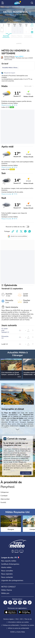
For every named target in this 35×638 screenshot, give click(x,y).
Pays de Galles (15, 7)
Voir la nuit (28, 86)
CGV (21, 619)
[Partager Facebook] (17, 231)
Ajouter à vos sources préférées (19, 236)
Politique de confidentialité (11, 625)
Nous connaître (7, 571)
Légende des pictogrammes (12, 580)
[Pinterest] (25, 602)
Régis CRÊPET (19, 56)
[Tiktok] (30, 602)
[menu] (3, 2)
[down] (17, 429)
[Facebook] (5, 602)
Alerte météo (6, 567)
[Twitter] (10, 602)
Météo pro (5, 593)
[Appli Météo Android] (24, 612)
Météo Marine (6, 590)
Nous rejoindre (7, 574)
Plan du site (28, 619)
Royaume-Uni (8, 7)
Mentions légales (8, 619)
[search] (32, 2)
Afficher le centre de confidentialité (18, 628)
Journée (6, 36)
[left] (2, 28)
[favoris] (30, 12)
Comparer (28, 36)
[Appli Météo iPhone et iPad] (10, 612)
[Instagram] (20, 602)
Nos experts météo (8, 561)
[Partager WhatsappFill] (29, 231)
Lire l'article (26, 473)
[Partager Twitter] (21, 231)
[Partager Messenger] (25, 231)
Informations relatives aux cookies (18, 622)
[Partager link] (13, 231)
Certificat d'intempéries (10, 564)
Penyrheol (22, 7)
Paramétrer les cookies (27, 625)
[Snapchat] (15, 602)
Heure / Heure (16, 36)
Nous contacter (7, 577)
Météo (2, 7)
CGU (16, 619)
